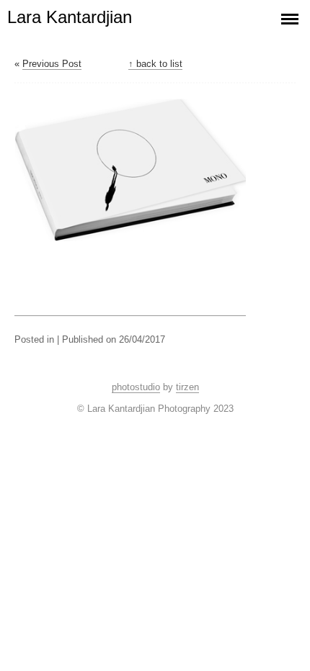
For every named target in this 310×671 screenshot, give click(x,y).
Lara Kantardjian (69, 17)
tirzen (187, 387)
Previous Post (51, 63)
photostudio (136, 387)
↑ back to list (155, 63)
